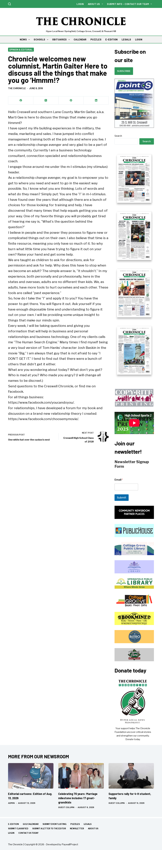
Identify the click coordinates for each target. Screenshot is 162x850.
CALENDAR (80, 39)
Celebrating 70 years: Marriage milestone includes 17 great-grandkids (77, 798)
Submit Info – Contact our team (128, 3)
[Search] (9, 4)
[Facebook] (20, 100)
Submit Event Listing (54, 824)
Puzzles (75, 824)
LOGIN (138, 39)
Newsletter (77, 828)
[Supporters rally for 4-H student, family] (131, 776)
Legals (87, 824)
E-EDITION (111, 39)
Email (119, 479)
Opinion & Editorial (21, 49)
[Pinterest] (71, 100)
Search (118, 135)
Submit (121, 497)
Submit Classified (18, 828)
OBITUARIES (59, 39)
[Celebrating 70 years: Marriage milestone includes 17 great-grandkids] (81, 776)
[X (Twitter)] (46, 100)
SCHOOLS (39, 39)
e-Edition (13, 824)
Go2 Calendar (31, 824)
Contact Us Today (28, 833)
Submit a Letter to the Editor (49, 828)
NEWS (23, 39)
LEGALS (126, 39)
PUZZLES (96, 39)
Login (80, 3)
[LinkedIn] (96, 100)
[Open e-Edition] (134, 264)
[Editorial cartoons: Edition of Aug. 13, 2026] (30, 776)
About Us (94, 3)
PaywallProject (70, 844)
